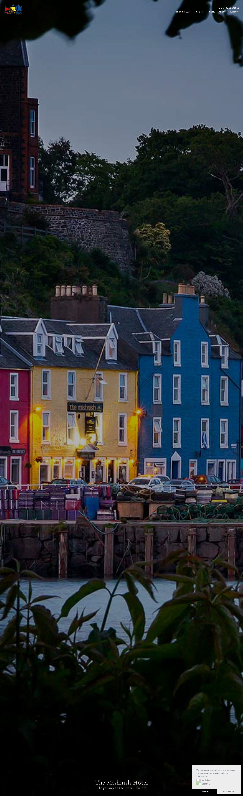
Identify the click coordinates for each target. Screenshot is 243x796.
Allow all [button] (204, 791)
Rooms (211, 11)
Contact (234, 11)
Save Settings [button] (229, 791)
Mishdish (199, 11)
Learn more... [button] (202, 776)
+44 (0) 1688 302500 (228, 8)
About (222, 11)
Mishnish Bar (182, 11)
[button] (198, 780)
